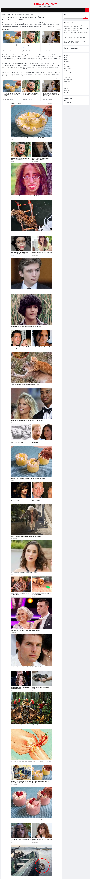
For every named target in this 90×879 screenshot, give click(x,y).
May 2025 (66, 88)
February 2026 (67, 68)
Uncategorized (67, 102)
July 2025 (66, 84)
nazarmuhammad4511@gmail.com (19, 20)
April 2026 (66, 64)
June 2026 (66, 59)
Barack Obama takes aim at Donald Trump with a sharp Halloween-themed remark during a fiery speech (75, 37)
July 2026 (66, 57)
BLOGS (65, 100)
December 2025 (67, 73)
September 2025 (68, 79)
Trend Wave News (45, 3)
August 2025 (67, 81)
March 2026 (67, 66)
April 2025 (66, 90)
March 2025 (66, 93)
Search (65, 14)
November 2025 (67, 75)
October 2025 (67, 77)
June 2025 (66, 86)
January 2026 (67, 70)
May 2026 (66, 62)
